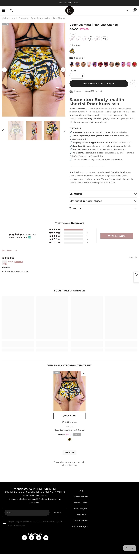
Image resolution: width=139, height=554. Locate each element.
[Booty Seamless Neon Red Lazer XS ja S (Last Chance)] (134, 64)
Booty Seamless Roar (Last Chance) (70, 430)
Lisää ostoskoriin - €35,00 (99, 83)
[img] (8, 258)
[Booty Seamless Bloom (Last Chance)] (77, 64)
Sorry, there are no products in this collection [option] (69, 463)
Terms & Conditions (16, 526)
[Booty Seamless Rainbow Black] (106, 64)
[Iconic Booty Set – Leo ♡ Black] (111, 64)
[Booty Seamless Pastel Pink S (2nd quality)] (89, 64)
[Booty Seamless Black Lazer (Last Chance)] (117, 64)
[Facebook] (24, 537)
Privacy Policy (52, 522)
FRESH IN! (69, 452)
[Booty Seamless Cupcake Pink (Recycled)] (128, 64)
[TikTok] (38, 537)
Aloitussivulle (8, 18)
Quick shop (69, 416)
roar (69, 439)
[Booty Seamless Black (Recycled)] (72, 64)
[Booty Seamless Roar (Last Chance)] (69, 391)
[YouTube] (45, 537)
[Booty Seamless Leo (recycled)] (83, 64)
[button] (4, 69)
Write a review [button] (116, 236)
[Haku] (11, 10)
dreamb (69, 427)
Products (23, 18)
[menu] (3, 10)
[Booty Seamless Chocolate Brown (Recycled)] (123, 64)
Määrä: (73, 71)
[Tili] (127, 10)
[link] (133, 83)
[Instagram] (31, 537)
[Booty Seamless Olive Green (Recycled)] (94, 64)
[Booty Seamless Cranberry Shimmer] (100, 64)
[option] (33, 70)
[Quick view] (83, 373)
